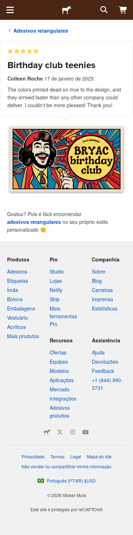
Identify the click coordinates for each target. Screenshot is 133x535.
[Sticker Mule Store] (47, 432)
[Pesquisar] (103, 10)
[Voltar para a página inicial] (66, 10)
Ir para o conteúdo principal (5, 5)
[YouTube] (85, 432)
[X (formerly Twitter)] (60, 432)
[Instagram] (73, 432)
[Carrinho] (123, 10)
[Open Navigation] (10, 10)
